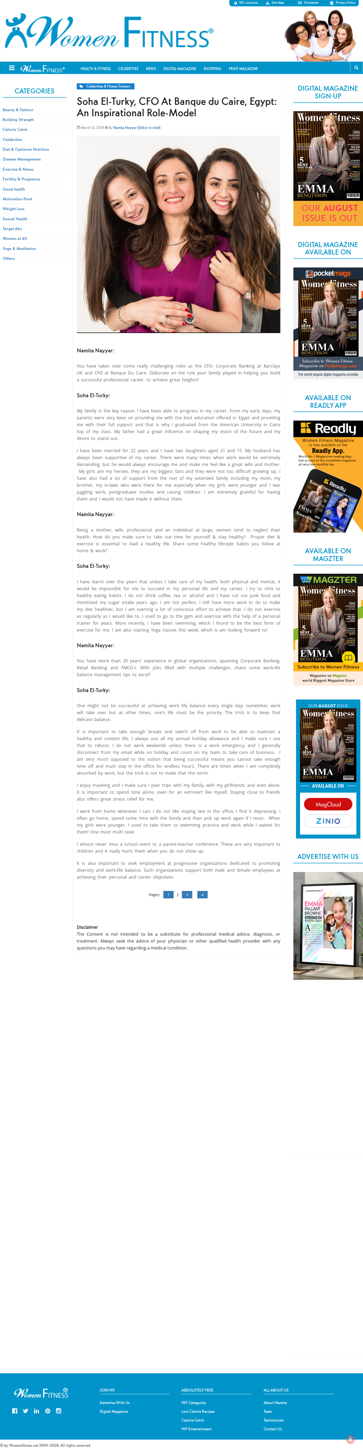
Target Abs (12, 228)
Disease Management (22, 159)
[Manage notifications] (350, 1439)
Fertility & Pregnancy (21, 179)
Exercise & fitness (18, 169)
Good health (14, 189)
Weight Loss (13, 208)
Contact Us (273, 1429)
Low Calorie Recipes (198, 1411)
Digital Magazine (114, 1411)
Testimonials (274, 1420)
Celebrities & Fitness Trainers (108, 86)
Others (9, 258)
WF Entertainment (197, 1429)
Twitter (25, 1410)
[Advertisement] (328, 1073)
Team (268, 1411)
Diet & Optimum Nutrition (26, 149)
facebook (14, 1410)
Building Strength (18, 119)
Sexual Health (15, 218)
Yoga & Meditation (19, 248)
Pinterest (47, 1410)
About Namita (275, 1402)
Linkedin (36, 1410)
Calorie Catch (15, 129)
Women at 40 (15, 238)
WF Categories (194, 1402)
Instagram (58, 1410)
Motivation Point (17, 198)
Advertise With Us (115, 1402)
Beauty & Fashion (18, 109)
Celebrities (12, 139)
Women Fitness (109, 31)
